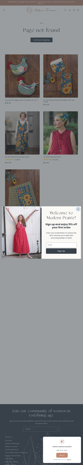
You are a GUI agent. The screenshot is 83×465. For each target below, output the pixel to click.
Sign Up (61, 251)
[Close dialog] (78, 209)
